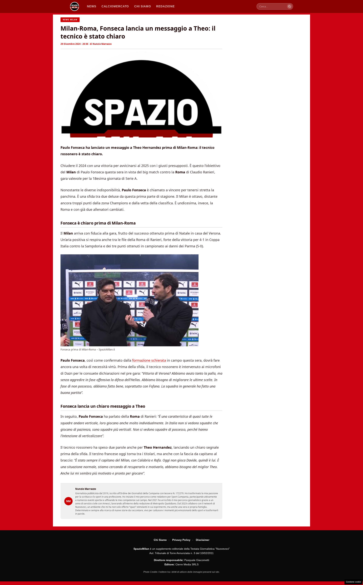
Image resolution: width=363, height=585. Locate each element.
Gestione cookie (353, 582)
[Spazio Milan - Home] (74, 6)
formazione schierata (149, 360)
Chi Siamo (160, 539)
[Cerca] (289, 6)
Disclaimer (202, 539)
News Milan (70, 19)
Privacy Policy (181, 539)
